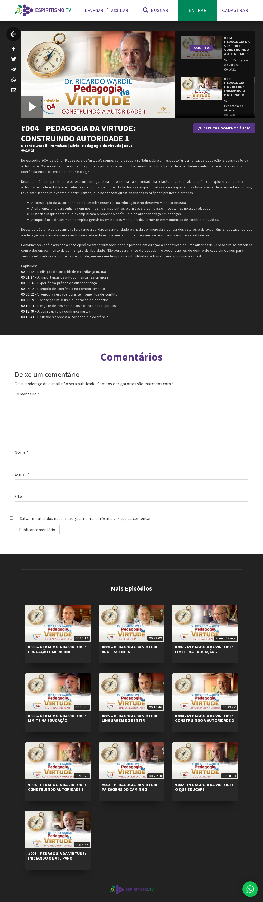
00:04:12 (27, 288)
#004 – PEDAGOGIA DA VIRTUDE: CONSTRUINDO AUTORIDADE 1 (57, 787)
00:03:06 (27, 283)
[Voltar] (13, 34)
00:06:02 (27, 294)
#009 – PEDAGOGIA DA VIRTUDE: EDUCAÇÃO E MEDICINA (57, 649)
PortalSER (59, 145)
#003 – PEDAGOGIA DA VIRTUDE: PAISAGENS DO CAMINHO (130, 787)
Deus (128, 145)
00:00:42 (27, 271)
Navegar (94, 10)
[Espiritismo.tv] (43, 10)
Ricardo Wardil (34, 145)
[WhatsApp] (13, 80)
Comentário (27, 393)
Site (18, 496)
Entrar (198, 10)
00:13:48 (27, 311)
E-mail (22, 474)
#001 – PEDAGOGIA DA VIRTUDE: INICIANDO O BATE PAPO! (57, 856)
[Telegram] (13, 69)
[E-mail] (13, 90)
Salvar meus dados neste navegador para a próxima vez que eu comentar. (86, 518)
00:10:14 (27, 305)
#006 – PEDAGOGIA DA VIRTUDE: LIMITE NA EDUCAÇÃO (57, 718)
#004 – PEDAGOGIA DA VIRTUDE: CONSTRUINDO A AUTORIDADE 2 (204, 718)
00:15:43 (27, 317)
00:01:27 (27, 277)
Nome (22, 452)
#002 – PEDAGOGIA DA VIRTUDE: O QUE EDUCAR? (204, 787)
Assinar (119, 10)
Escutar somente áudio (227, 128)
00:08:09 (27, 300)
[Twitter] (13, 59)
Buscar (158, 10)
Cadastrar (235, 10)
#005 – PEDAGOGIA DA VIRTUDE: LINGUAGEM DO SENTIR (130, 718)
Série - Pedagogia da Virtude (95, 145)
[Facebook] (13, 49)
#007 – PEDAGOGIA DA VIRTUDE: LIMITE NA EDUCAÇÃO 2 (204, 649)
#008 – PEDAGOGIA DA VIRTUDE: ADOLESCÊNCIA (130, 649)
